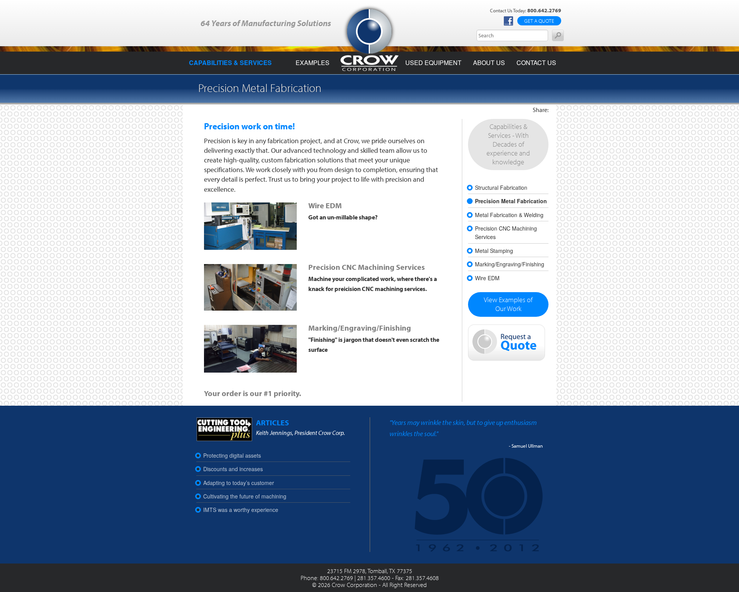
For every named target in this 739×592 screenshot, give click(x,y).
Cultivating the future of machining (244, 496)
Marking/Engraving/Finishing (359, 328)
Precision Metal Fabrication (511, 201)
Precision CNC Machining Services (366, 267)
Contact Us (536, 62)
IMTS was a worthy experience (240, 509)
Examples (312, 62)
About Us (489, 62)
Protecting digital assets (232, 455)
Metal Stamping (494, 250)
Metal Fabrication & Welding (509, 215)
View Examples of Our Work (508, 304)
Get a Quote (539, 20)
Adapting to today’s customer (238, 483)
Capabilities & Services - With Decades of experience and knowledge (508, 144)
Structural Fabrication (501, 187)
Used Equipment (433, 62)
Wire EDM (325, 205)
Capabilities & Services (230, 62)
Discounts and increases (233, 469)
